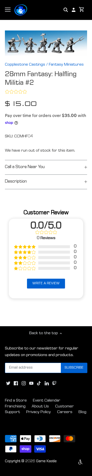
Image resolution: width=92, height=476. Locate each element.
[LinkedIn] (47, 383)
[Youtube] (31, 383)
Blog (82, 412)
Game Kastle (46, 461)
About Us (40, 406)
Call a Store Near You (25, 167)
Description (16, 182)
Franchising (15, 406)
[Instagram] (24, 383)
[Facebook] (16, 383)
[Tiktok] (39, 383)
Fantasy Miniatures (66, 65)
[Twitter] (8, 383)
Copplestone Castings (25, 65)
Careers (64, 412)
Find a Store (16, 401)
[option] (46, 43)
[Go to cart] (81, 10)
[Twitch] (54, 383)
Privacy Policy (38, 412)
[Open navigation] (8, 10)
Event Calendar (46, 401)
